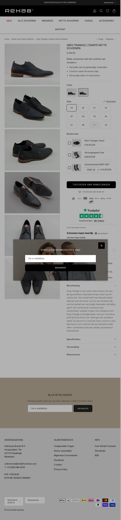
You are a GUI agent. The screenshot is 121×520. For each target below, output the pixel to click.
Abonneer (60, 268)
